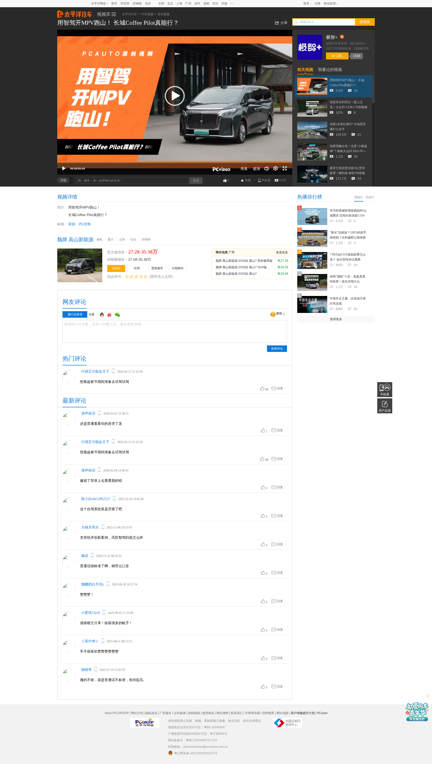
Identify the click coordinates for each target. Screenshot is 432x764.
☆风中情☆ (90, 641)
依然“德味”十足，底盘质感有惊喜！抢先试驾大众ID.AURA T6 (347, 281)
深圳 (197, 3)
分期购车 (178, 268)
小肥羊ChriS (90, 613)
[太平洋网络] (145, 721)
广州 (188, 3)
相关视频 (305, 69)
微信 (117, 315)
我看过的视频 (330, 69)
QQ (102, 315)
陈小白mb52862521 (95, 499)
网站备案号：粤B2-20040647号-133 (192, 740)
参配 (99, 239)
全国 (161, 3)
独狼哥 (86, 670)
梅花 (84, 556)
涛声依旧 (88, 413)
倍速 (244, 169)
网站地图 (282, 713)
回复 (280, 388)
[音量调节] (266, 168)
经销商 (137, 3)
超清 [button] (256, 169)
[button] (175, 96)
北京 (170, 3)
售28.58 (283, 267)
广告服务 (166, 713)
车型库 (125, 3)
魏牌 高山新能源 (75, 239)
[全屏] (284, 168)
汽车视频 (147, 14)
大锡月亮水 (90, 527)
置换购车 (157, 268)
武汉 (215, 3)
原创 (71, 224)
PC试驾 (84, 224)
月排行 (369, 197)
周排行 (358, 197)
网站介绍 (137, 713)
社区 (148, 3)
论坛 (133, 239)
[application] (174, 102)
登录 (306, 3)
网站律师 (222, 713)
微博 (110, 315)
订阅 (339, 56)
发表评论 (277, 348)
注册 (317, 3)
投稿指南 (194, 713)
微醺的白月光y (92, 584)
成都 (206, 3)
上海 (179, 3)
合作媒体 (180, 713)
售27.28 (283, 260)
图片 (111, 239)
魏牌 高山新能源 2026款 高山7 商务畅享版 (244, 260)
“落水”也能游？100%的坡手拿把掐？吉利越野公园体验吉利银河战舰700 (348, 237)
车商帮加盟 (252, 713)
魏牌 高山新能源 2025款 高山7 (236, 273)
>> (232, 3)
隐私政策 (151, 713)
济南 (224, 3)
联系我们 (237, 713)
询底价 (116, 268)
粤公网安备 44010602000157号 (196, 753)
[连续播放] (275, 168)
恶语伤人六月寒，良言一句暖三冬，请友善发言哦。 (104, 324)
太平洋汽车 (74, 12)
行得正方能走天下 (95, 371)
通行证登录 (75, 314)
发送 (196, 180)
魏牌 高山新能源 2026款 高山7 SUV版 (241, 267)
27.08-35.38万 (139, 259)
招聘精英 (268, 713)
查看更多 (282, 252)
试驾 (137, 268)
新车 (114, 3)
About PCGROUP (117, 713)
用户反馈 (385, 410)
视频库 (103, 14)
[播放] (63, 168)
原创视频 (164, 14)
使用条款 (208, 713)
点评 (122, 239)
